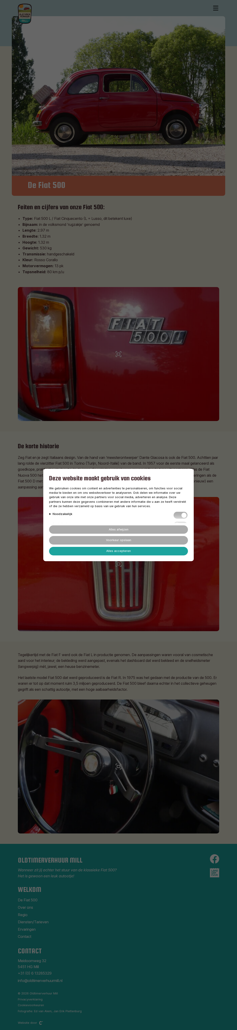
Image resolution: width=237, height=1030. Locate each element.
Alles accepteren (118, 551)
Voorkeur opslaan (118, 540)
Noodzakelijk (62, 514)
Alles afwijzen (118, 529)
